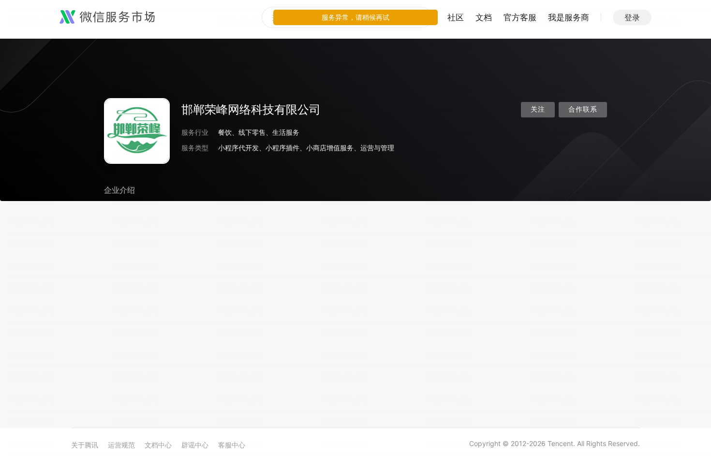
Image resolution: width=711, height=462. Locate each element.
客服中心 (231, 445)
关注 (538, 109)
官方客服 (520, 17)
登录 (632, 17)
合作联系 (582, 109)
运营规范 (121, 445)
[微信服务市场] (107, 17)
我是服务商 (568, 17)
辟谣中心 (194, 445)
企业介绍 (119, 190)
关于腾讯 (84, 445)
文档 (483, 17)
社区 (455, 17)
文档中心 (158, 445)
